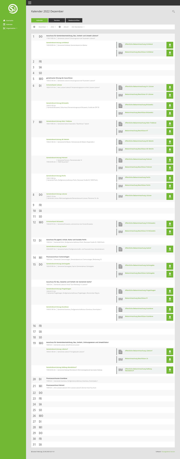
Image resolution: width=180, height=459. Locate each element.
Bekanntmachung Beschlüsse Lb (136, 358)
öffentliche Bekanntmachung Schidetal (139, 44)
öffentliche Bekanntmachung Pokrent (138, 159)
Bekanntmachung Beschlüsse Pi (136, 298)
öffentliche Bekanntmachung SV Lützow (139, 86)
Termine (57, 20)
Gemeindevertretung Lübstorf (57, 349)
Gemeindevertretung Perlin (56, 176)
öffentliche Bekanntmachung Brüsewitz (139, 105)
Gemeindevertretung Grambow (57, 307)
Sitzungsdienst (168, 452)
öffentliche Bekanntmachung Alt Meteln (139, 141)
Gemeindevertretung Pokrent (56, 158)
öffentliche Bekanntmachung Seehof (138, 248)
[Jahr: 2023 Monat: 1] (59, 27)
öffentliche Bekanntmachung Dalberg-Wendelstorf (138, 370)
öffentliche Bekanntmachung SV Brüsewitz (140, 223)
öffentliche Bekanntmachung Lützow (138, 195)
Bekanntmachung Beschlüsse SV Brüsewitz (140, 231)
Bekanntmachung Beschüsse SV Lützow (139, 94)
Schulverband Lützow (54, 85)
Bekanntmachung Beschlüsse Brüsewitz (139, 112)
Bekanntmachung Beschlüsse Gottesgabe (139, 273)
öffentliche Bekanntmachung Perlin (137, 177)
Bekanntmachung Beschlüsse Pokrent (138, 167)
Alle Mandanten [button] (77, 27)
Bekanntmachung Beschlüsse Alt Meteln (139, 149)
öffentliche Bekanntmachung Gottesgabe (139, 265)
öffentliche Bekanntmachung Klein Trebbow (140, 123)
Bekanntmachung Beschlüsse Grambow (139, 316)
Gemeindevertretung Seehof (56, 246)
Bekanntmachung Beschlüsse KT (136, 131)
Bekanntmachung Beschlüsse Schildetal (139, 52)
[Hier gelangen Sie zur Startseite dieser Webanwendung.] (13, 9)
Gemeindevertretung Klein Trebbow (59, 121)
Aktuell (66, 27)
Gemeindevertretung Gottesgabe (58, 264)
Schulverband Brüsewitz (55, 221)
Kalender (9, 24)
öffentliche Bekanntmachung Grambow (139, 308)
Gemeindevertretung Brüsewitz (57, 103)
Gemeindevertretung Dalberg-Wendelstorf (61, 367)
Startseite (9, 21)
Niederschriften (74, 20)
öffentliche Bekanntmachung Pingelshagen (140, 290)
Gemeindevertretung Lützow (56, 194)
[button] (13, 28)
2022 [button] (52, 27)
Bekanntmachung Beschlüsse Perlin (137, 185)
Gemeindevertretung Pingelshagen (58, 289)
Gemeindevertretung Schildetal (57, 43)
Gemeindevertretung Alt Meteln (57, 139)
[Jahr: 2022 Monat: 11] (34, 27)
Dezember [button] (42, 27)
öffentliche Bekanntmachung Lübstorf (138, 351)
